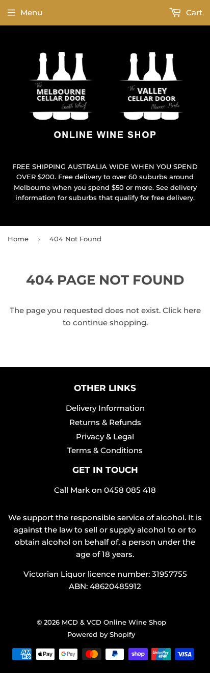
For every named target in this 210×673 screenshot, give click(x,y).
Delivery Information (105, 408)
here (192, 310)
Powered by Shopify (101, 634)
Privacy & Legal (105, 436)
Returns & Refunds (105, 422)
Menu (31, 12)
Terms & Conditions (105, 450)
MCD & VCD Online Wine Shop (114, 622)
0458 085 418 (130, 490)
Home (18, 239)
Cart (193, 12)
